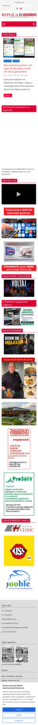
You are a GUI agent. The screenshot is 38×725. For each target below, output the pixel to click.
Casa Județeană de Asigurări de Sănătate (15, 627)
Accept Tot (19, 710)
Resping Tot (19, 721)
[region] (19, 703)
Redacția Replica (23, 75)
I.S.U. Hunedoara (7, 611)
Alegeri (19, 715)
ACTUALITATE (7, 61)
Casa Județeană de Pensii (10, 623)
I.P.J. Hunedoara (7, 615)
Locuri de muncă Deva (9, 632)
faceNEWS (16, 61)
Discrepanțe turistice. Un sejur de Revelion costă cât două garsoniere (18, 68)
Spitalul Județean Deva (9, 619)
